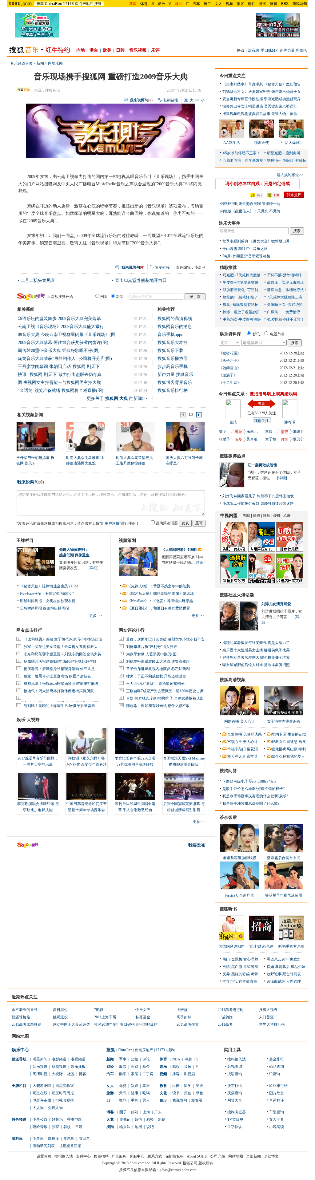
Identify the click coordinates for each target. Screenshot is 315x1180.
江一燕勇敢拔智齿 (262, 465)
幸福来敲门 (236, 749)
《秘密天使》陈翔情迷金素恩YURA (49, 586)
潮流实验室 (64, 1085)
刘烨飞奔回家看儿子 (239, 496)
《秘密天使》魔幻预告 (282, 84)
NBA (176, 1059)
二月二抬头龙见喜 (38, 280)
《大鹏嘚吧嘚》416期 (179, 549)
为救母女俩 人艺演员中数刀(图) (151, 654)
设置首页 (44, 1156)
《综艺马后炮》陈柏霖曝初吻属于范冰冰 (160, 593)
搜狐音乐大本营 (173, 342)
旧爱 (238, 439)
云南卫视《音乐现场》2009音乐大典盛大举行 (61, 326)
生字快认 (234, 1127)
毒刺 (302, 749)
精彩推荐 (228, 267)
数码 (122, 1100)
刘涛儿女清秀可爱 (276, 604)
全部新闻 (253, 1156)
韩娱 (67, 1127)
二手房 (148, 1074)
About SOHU (197, 1156)
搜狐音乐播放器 (173, 358)
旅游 (110, 1093)
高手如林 (184, 1017)
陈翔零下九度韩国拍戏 (275, 496)
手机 (134, 1100)
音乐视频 (137, 50)
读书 (176, 1093)
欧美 (107, 50)
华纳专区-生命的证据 (289, 734)
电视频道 (78, 1059)
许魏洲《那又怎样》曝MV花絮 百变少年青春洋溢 (86, 764)
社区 (70, 1074)
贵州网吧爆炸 (146, 1024)
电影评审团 (42, 1100)
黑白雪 (236, 967)
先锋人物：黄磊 (284, 114)
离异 (238, 432)
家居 (134, 1074)
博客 (262, 4)
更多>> (199, 821)
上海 (146, 1112)
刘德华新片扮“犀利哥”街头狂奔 (151, 647)
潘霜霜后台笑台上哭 (283, 858)
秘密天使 (261, 142)
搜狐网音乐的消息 (175, 326)
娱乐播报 (78, 1066)
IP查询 (274, 1074)
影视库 (53, 1138)
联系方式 (154, 1156)
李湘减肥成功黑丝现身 (282, 99)
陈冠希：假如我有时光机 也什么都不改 (158, 706)
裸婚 (270, 967)
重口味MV (269, 50)
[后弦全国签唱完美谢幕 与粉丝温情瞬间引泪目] (184, 786)
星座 (146, 1085)
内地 (80, 50)
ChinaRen (53, 4)
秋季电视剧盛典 (235, 241)
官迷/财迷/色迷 (261, 946)
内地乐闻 (55, 63)
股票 (122, 1066)
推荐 (226, 981)
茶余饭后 (228, 817)
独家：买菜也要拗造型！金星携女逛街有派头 (61, 647)
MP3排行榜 (278, 1085)
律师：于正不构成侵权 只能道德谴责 (156, 676)
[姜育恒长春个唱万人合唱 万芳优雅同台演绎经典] (135, 741)
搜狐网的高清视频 (175, 318)
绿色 (199, 1093)
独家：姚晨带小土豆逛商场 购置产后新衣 (57, 676)
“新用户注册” (110, 523)
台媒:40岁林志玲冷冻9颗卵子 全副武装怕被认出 (165, 698)
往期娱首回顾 (70, 1146)
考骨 (254, 974)
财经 (110, 1066)
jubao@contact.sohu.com (178, 1170)
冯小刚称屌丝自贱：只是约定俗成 (257, 183)
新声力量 (287, 50)
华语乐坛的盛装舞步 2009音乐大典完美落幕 (59, 318)
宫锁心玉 (234, 742)
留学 (187, 1085)
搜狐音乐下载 (170, 350)
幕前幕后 (282, 967)
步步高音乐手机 (173, 366)
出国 (176, 1085)
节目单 (84, 1138)
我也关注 (261, 421)
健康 (134, 1093)
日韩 (120, 50)
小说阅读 (276, 1127)
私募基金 (142, 1017)
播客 (240, 4)
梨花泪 (252, 749)
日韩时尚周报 (31, 608)
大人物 (38, 1108)
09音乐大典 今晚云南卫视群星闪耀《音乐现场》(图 (66, 334)
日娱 (78, 1127)
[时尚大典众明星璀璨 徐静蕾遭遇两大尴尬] (85, 436)
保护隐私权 (174, 1156)
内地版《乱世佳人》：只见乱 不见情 (250, 211)
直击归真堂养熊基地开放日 (141, 280)
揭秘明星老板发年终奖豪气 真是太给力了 (256, 643)
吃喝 (146, 1093)
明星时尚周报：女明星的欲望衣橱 (47, 601)
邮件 (251, 4)
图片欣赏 (276, 1093)
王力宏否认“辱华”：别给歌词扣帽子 (155, 683)
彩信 (161, 1119)
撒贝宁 (298, 439)
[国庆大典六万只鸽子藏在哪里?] (185, 436)
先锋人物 (55, 1108)
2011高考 (225, 1024)
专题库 (68, 1138)
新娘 (134, 1085)
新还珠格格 (261, 256)
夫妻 (261, 403)
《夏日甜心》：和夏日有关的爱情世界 (158, 608)
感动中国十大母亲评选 (71, 1024)
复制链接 (170, 100)
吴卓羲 (251, 439)
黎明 (222, 431)
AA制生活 (231, 142)
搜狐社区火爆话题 (237, 595)
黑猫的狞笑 (240, 974)
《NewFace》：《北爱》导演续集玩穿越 (160, 601)
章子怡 (270, 439)
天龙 (110, 1119)
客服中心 (137, 1156)
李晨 (269, 431)
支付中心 (83, 1156)
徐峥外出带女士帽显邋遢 (242, 106)
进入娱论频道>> (290, 175)
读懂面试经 (276, 981)
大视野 (57, 1074)
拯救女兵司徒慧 (284, 742)
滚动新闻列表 (44, 1146)
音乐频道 (40, 1066)
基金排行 (276, 1059)
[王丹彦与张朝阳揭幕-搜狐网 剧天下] (35, 436)
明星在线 (40, 1093)
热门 (226, 959)
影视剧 (189, 1074)
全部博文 (271, 1156)
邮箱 (134, 1112)
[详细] (93, 568)
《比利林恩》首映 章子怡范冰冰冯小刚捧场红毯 (63, 639)
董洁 (233, 422)
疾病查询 (234, 1093)
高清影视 (40, 1074)
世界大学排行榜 (272, 1024)
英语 (199, 1085)
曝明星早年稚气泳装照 (283, 895)
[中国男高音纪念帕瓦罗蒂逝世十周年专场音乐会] (86, 786)
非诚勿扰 (225, 1017)
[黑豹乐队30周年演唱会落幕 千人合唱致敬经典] (135, 786)
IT (187, 4)
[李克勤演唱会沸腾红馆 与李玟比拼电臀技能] (38, 786)
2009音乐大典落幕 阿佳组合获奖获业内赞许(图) (63, 342)
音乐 (187, 1066)
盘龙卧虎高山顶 (284, 749)
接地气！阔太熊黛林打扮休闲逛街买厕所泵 (59, 691)
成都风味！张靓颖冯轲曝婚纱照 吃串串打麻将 (61, 683)
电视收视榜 (64, 1100)
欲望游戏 (250, 967)
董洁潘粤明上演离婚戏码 (273, 394)
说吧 (150, 1127)
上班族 (182, 1010)
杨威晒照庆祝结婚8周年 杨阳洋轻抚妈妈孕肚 (60, 661)
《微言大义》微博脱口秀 (269, 241)
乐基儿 (251, 431)
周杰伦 (301, 50)
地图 (138, 1127)
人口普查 (266, 1017)
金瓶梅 (236, 959)
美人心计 (250, 742)
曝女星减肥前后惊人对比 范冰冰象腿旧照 (256, 665)
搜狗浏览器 (236, 1112)
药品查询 (276, 1066)
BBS (285, 4)
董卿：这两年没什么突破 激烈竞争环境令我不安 (165, 639)
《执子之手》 (230, 360)
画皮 (302, 742)
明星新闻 (40, 1059)
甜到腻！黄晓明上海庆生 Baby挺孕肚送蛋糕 (59, 706)
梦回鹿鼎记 (242, 256)
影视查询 (234, 1066)
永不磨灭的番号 (25, 1010)
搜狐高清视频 (232, 679)
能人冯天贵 (236, 756)
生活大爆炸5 (291, 142)
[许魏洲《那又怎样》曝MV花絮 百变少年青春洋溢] (86, 741)
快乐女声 (142, 1010)
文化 (163, 1093)
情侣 (284, 432)
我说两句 (299, 4)
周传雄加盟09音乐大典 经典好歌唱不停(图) (59, 350)
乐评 (155, 50)
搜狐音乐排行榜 (173, 390)
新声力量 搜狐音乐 (175, 374)
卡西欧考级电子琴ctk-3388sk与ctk (249, 781)
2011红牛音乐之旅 (253, 249)
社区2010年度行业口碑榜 (114, 1024)
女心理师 (250, 959)
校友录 (196, 1100)
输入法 (124, 1127)
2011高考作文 (188, 1024)
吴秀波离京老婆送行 (280, 106)
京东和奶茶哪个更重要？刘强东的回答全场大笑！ (64, 654)
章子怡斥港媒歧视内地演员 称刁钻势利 (158, 669)
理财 (134, 1066)
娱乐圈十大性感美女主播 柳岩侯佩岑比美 (256, 650)
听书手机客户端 (291, 946)
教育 (163, 1085)
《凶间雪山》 (230, 368)
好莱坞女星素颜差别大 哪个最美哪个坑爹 (256, 657)
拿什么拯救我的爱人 (288, 756)
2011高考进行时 (231, 1010)
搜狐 (40, 4)
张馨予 (224, 439)
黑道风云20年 (278, 959)
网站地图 (235, 1156)
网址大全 (234, 1100)
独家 (55, 1127)
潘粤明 (289, 422)
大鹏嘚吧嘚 (42, 1085)
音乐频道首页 (21, 63)
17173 (68, 4)
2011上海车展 (105, 1017)
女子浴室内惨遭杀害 (283, 721)
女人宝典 (276, 1119)
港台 (94, 50)
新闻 (40, 63)
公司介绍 (217, 1156)
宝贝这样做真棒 (244, 981)
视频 (229, 4)
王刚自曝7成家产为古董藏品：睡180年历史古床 (165, 691)
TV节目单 (235, 1119)
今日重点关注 (232, 75)
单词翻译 (276, 1100)
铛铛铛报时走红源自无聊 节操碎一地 (250, 204)
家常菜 (252, 756)
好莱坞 (57, 1119)
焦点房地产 (84, 4)
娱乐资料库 (230, 334)
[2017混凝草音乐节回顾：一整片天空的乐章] (38, 741)
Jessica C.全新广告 (239, 895)
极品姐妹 (298, 967)
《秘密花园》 (230, 353)
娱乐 (161, 4)
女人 (218, 4)
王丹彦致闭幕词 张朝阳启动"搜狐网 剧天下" (60, 366)
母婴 (122, 1085)
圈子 (123, 1112)
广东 (158, 1112)
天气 (122, 1093)
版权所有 (205, 1163)
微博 (273, 4)
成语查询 (234, 1074)
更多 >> (95, 616)
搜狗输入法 (236, 1059)
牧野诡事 (274, 974)
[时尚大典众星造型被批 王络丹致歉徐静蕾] (135, 436)
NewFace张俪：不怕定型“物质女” (47, 593)
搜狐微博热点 (232, 456)
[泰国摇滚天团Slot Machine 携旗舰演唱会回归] (184, 741)
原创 (187, 1093)
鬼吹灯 (295, 959)
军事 (122, 1059)
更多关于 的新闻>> (117, 398)
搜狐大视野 (268, 1010)
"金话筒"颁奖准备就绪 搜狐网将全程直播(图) (60, 390)
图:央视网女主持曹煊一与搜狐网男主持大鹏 (59, 382)
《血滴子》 (228, 375)
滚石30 (253, 50)
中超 (188, 1059)
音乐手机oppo (170, 334)
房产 (207, 4)
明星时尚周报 (63, 1093)
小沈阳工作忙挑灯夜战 (240, 503)
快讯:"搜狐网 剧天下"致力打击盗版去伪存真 (60, 374)
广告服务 (119, 1156)
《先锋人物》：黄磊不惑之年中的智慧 (158, 586)
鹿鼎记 (124, 1119)
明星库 (38, 1138)
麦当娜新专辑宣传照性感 (242, 99)
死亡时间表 (291, 974)
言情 (226, 967)
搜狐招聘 (101, 1156)
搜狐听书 (228, 909)
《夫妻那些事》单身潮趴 (242, 84)
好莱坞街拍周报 (56, 608)
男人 (146, 1100)
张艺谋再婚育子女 (286, 91)
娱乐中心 (20, 1050)
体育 (144, 4)
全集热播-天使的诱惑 (244, 734)
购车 (122, 1074)
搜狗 (98, 4)
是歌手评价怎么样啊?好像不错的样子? (253, 789)
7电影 (227, 256)
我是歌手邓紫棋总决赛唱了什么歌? (250, 803)
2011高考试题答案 (26, 1024)
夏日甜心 (60, 1010)
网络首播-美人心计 (239, 721)
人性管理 (293, 981)
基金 (146, 1066)
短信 (138, 1119)
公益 (134, 1059)
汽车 (196, 4)
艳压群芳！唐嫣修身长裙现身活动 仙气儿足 (59, 669)
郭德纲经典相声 (232, 946)
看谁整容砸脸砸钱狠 (239, 858)
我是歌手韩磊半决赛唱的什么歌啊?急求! (255, 796)
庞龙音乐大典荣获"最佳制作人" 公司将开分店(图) (65, 358)
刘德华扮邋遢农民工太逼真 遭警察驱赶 (158, 661)
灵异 (226, 974)
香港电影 (74, 1119)
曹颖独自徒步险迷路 (277, 503)
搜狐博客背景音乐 (175, 382)
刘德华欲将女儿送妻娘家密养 (246, 91)
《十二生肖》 (230, 383)
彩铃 (150, 1119)
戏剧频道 (59, 1066)
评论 (146, 1059)
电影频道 (59, 1059)
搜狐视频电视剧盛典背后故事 (246, 114)
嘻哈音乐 (40, 1127)
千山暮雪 (229, 249)
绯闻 (284, 439)
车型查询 (276, 1112)
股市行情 (234, 1085)
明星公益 (40, 1119)
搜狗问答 (228, 770)
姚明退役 (60, 1017)
